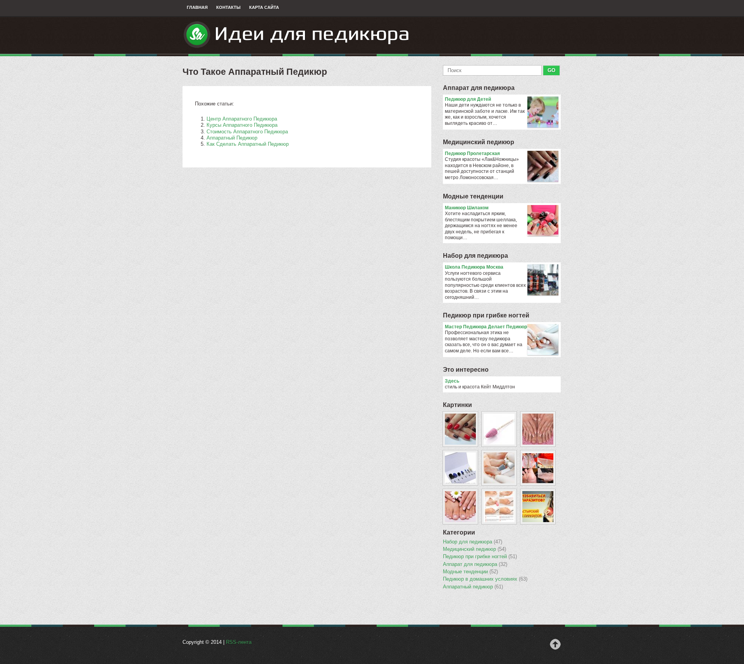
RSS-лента (238, 642)
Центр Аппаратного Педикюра (242, 119)
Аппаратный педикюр (473, 587)
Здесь (452, 381)
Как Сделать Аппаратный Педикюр (248, 144)
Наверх (555, 644)
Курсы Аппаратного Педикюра (242, 125)
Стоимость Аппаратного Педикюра (247, 132)
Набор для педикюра (475, 255)
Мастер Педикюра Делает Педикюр (486, 326)
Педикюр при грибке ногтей (486, 315)
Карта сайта (264, 7)
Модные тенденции (473, 196)
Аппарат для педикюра (479, 88)
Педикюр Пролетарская (472, 153)
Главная (197, 7)
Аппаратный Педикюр (232, 138)
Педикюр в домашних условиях (485, 579)
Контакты (228, 7)
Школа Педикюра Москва (474, 267)
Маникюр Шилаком (467, 207)
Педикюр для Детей (468, 99)
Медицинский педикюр (478, 142)
